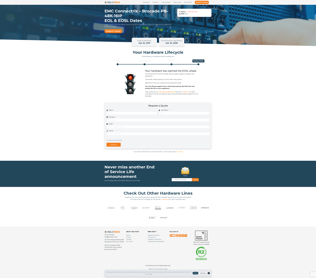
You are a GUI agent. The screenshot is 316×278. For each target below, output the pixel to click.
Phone (110, 131)
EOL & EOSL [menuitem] (188, 2)
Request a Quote (202, 2)
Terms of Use (152, 269)
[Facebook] (179, 235)
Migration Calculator (154, 239)
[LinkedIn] (171, 235)
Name (111, 110)
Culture (128, 237)
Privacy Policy (163, 269)
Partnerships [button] (166, 2)
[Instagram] (182, 235)
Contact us (186, 92)
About (128, 235)
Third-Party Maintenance (167, 92)
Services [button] (155, 2)
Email (110, 124)
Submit (114, 145)
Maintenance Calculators (156, 241)
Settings (203, 273)
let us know (179, 151)
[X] (185, 235)
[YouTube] (173, 235)
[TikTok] (176, 235)
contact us (165, 199)
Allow (195, 273)
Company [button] (146, 2)
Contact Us (151, 237)
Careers (128, 239)
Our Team (129, 241)
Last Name (165, 110)
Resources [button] (177, 2)
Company (112, 117)
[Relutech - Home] (112, 2)
